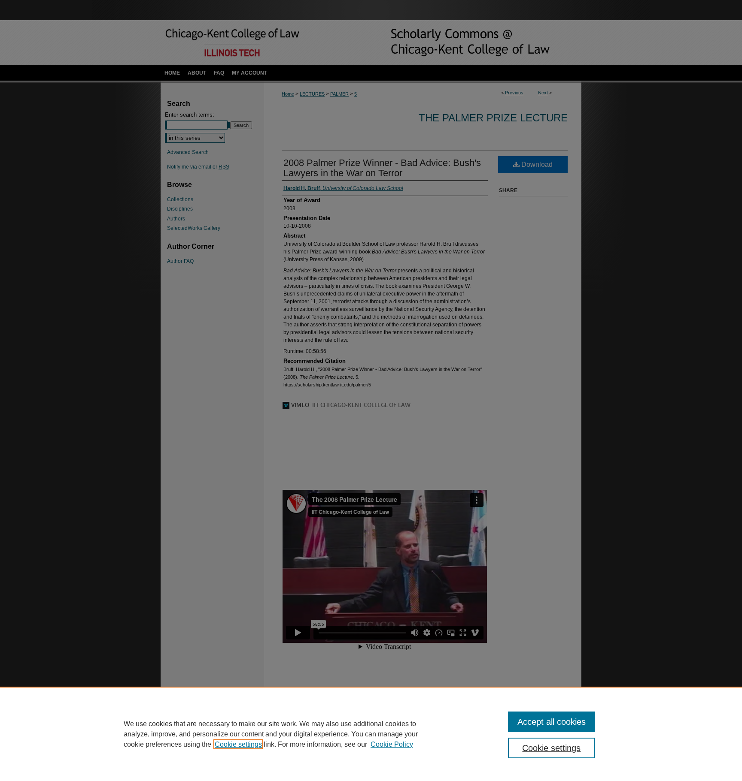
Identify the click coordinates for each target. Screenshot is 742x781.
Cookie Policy (392, 744)
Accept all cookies (551, 722)
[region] (371, 734)
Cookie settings (238, 744)
